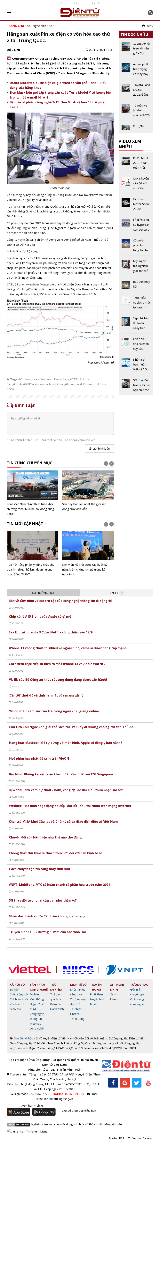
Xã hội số (17, 984)
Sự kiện (14, 989)
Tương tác (139, 984)
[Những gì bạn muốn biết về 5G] (136, 366)
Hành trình (57, 1009)
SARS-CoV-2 (62, 1048)
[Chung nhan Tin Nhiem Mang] (27, 1131)
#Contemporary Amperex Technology (43, 379)
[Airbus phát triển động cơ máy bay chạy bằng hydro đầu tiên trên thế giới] (136, 70)
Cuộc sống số (19, 994)
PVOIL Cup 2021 (125, 1048)
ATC (62, 3)
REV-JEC (95, 3)
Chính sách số (19, 999)
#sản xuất (39, 384)
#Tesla (17, 384)
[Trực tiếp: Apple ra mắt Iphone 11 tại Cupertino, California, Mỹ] (136, 304)
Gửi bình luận (101, 448)
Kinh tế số (78, 984)
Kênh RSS (117, 1138)
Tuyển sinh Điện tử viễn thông (33, 1048)
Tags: (14, 379)
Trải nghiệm (56, 987)
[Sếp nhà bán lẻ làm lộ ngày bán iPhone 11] (136, 324)
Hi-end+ (115, 999)
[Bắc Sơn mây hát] (136, 285)
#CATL (74, 379)
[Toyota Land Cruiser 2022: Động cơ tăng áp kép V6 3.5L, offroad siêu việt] (136, 91)
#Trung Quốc (55, 384)
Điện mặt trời (102, 1038)
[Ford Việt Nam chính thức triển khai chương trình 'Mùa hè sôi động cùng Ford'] (32, 493)
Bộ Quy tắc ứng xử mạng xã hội (102, 1043)
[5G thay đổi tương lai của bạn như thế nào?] (136, 385)
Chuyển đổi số (83, 1038)
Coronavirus (92, 1048)
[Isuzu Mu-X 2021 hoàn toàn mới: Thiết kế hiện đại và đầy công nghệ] (136, 164)
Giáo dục (15, 1009)
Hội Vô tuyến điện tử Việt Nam (53, 1038)
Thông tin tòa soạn (140, 1138)
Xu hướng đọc (43, 593)
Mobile (34, 994)
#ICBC (27, 384)
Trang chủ (15, 26)
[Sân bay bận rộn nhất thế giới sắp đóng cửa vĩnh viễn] (88, 490)
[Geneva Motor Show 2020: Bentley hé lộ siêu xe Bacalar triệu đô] (136, 205)
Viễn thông (37, 999)
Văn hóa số (17, 1004)
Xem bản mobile (32, 1105)
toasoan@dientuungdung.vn (54, 1099)
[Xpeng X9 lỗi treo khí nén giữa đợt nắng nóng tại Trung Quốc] (136, 50)
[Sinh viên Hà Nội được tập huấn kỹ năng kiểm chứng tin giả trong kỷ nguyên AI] (88, 554)
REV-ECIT (78, 3)
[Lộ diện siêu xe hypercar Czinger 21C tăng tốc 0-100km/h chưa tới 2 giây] (136, 226)
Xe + (52, 26)
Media (94, 1004)
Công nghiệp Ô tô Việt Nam (35, 1043)
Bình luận (116, 593)
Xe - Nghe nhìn (36, 26)
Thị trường (77, 1019)
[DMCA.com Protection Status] (18, 1124)
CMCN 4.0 (106, 1048)
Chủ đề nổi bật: (23, 1038)
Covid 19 (77, 1048)
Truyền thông (96, 987)
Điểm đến (56, 1004)
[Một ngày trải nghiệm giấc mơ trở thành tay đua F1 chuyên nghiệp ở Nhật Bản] (136, 267)
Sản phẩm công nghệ (39, 987)
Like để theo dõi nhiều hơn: (79, 1110)
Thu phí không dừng (67, 1043)
